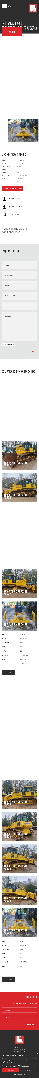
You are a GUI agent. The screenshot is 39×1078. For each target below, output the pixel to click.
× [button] (37, 1054)
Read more (18, 1063)
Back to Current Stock (13, 189)
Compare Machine (14, 214)
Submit (31, 352)
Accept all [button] (10, 1070)
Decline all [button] (28, 1070)
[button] (19, 1075)
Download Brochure (15, 206)
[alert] (19, 1065)
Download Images (14, 199)
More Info (8, 672)
